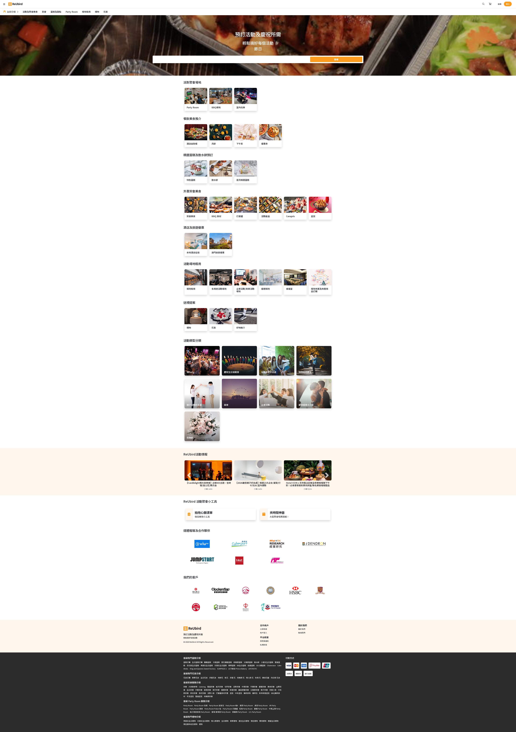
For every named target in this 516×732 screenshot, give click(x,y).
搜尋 (336, 59)
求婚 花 (232, 677)
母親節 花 (240, 677)
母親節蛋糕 (237, 662)
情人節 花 (249, 677)
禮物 (97, 11)
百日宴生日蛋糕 (193, 665)
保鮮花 (220, 677)
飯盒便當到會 (243, 690)
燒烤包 (254, 693)
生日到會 (190, 690)
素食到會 (271, 686)
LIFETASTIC (252, 668)
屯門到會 (228, 686)
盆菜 (231, 693)
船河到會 (219, 686)
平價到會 (253, 686)
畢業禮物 (233, 721)
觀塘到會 (262, 686)
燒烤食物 (247, 693)
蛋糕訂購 (186, 662)
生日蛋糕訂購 (197, 662)
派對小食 (210, 693)
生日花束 (204, 677)
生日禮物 (224, 721)
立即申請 (263, 629)
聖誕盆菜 (198, 696)
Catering (202, 686)
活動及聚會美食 (30, 11)
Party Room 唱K (232, 705)
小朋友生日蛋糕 (267, 662)
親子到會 (264, 690)
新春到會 (233, 690)
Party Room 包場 (200, 705)
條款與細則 (264, 641)
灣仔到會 (216, 690)
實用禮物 (262, 721)
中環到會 (245, 686)
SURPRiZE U (222, 668)
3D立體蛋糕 (260, 665)
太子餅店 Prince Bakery (237, 668)
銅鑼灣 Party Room (239, 712)
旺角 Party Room (245, 708)
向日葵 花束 (275, 677)
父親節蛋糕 (248, 662)
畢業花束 (195, 677)
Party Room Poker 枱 (213, 708)
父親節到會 (254, 690)
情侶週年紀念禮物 (190, 724)
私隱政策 (263, 644)
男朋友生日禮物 (189, 721)
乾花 (226, 677)
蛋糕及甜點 (56, 11)
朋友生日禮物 (244, 721)
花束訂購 (186, 677)
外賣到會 (198, 690)
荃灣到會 (207, 690)
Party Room (72, 11)
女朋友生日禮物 (203, 721)
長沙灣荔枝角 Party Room (200, 712)
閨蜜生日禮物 (273, 721)
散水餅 (256, 662)
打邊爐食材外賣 (222, 693)
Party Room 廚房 (196, 708)
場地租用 (86, 11)
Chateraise (271, 665)
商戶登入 (263, 632)
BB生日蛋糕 (241, 665)
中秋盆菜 (238, 693)
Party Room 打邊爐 (230, 708)
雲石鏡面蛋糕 (226, 662)
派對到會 (236, 686)
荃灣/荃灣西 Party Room (221, 712)
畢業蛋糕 (231, 665)
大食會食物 (193, 686)
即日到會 (193, 693)
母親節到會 (208, 696)
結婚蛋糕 (251, 665)
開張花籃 (265, 677)
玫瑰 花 (258, 677)
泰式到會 (202, 693)
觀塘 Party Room (260, 708)
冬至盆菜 (190, 696)
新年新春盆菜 (264, 693)
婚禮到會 (224, 690)
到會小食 (272, 690)
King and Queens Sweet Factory (203, 668)
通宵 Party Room (246, 705)
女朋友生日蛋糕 (220, 665)
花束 (105, 11)
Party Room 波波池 (216, 705)
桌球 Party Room (261, 705)
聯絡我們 (301, 632)
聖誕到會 (210, 686)
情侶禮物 (254, 721)
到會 (44, 11)
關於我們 (301, 629)
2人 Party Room (255, 712)
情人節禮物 (215, 721)
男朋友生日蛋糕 (207, 665)
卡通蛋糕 (216, 662)
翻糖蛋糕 (207, 662)
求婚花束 (212, 677)
